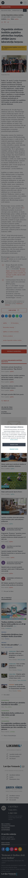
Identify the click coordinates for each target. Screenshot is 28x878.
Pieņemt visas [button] (14, 444)
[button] (14, 449)
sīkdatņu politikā (14, 439)
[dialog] (14, 439)
